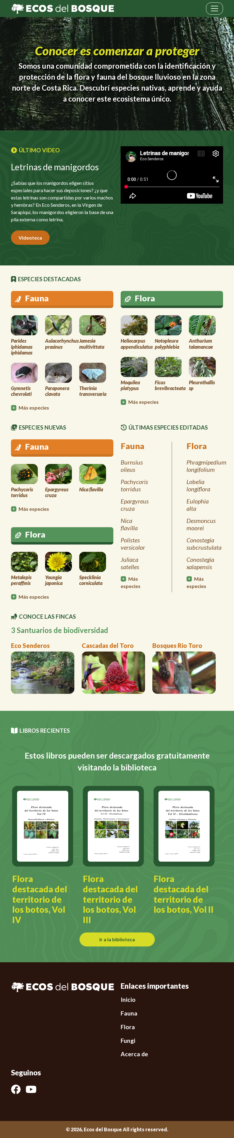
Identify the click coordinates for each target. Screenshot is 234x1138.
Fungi (128, 1040)
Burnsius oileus (132, 465)
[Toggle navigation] (214, 8)
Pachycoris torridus (134, 485)
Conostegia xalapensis (200, 563)
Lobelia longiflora (198, 485)
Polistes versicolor (133, 543)
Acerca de (134, 1053)
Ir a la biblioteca (117, 939)
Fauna (129, 1013)
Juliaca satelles (130, 563)
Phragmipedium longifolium (206, 465)
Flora (128, 1026)
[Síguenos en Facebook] (18, 1089)
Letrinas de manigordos (55, 167)
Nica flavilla (129, 524)
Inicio (128, 999)
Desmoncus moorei (201, 524)
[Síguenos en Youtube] (33, 1089)
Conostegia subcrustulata (204, 543)
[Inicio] (62, 8)
